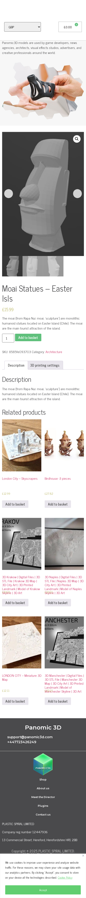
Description (16, 365)
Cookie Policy (65, 877)
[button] (5, 11)
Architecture (54, 351)
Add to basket (28, 337)
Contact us (43, 814)
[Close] (83, 856)
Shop (43, 779)
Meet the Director (43, 797)
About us (43, 788)
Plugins (43, 805)
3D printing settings (44, 365)
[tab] (16, 365)
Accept (43, 889)
